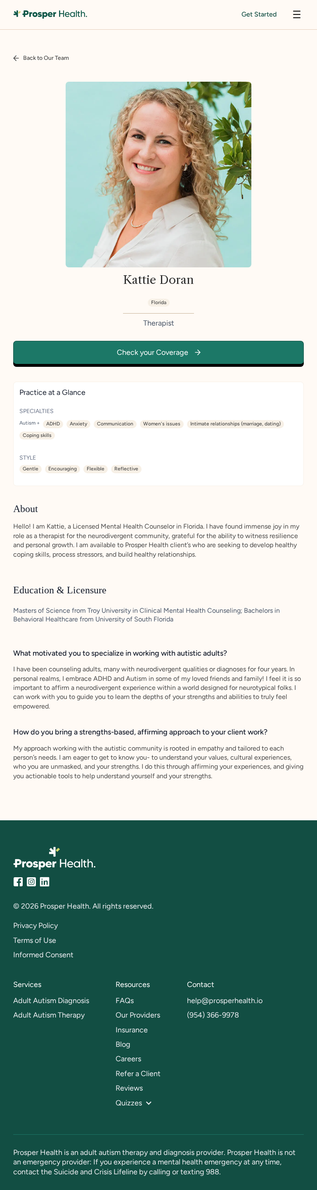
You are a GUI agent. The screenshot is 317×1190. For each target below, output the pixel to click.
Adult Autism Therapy (49, 1015)
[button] (297, 14)
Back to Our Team (46, 57)
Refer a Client (138, 1073)
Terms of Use (34, 940)
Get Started (259, 14)
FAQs (125, 1000)
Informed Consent (43, 954)
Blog (123, 1044)
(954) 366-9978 (213, 1015)
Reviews (129, 1088)
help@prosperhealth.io (225, 1000)
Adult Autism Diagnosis (51, 1000)
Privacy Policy (35, 925)
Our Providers (138, 1015)
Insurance (132, 1029)
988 (212, 1171)
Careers (128, 1058)
